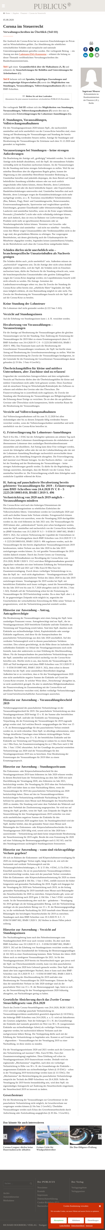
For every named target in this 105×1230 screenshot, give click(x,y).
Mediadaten (8, 1200)
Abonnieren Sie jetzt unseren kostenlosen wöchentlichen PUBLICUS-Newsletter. (37, 97)
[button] (100, 1206)
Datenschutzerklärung (78, 1226)
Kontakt (41, 1191)
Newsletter (42, 1187)
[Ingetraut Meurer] (91, 78)
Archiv (6, 1193)
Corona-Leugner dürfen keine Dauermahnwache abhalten (18, 1148)
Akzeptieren (59, 1220)
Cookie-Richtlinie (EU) (48, 1202)
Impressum (89, 1226)
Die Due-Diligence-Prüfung (83, 1147)
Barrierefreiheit (44, 1206)
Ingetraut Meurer (91, 91)
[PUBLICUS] (52, 5)
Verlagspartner (78, 1191)
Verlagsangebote (79, 1187)
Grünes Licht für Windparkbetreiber (46, 1148)
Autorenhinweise (11, 1196)
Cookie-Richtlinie (64, 1226)
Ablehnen (76, 1220)
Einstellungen (93, 1220)
